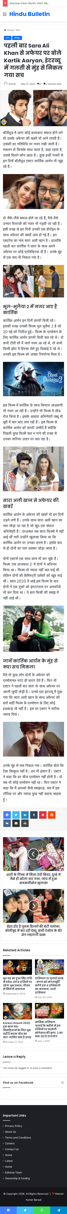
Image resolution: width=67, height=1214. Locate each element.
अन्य (18, 30)
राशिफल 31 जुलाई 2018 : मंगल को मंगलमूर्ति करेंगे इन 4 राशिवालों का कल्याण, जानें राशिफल (49, 985)
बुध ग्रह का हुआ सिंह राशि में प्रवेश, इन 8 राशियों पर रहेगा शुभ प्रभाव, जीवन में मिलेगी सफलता (17, 983)
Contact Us (12, 1149)
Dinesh (12, 83)
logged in (23, 1067)
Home (10, 30)
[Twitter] (16, 815)
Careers (10, 1143)
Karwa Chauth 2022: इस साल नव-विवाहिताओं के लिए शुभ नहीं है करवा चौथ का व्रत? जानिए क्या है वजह (17, 1030)
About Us (10, 1131)
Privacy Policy (13, 1125)
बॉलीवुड (17, 37)
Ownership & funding (17, 1178)
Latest (9, 1160)
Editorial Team (13, 1172)
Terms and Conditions (18, 1137)
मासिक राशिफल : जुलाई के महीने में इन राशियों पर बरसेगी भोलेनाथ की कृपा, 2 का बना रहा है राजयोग (49, 1029)
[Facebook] (7, 815)
